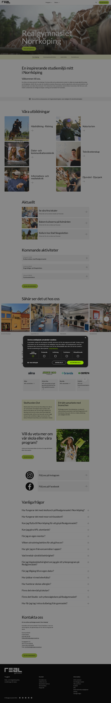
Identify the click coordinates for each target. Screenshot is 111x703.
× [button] (85, 337)
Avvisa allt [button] (59, 362)
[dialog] (55, 351)
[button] (32, 362)
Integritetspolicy (53, 348)
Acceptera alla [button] (75, 362)
